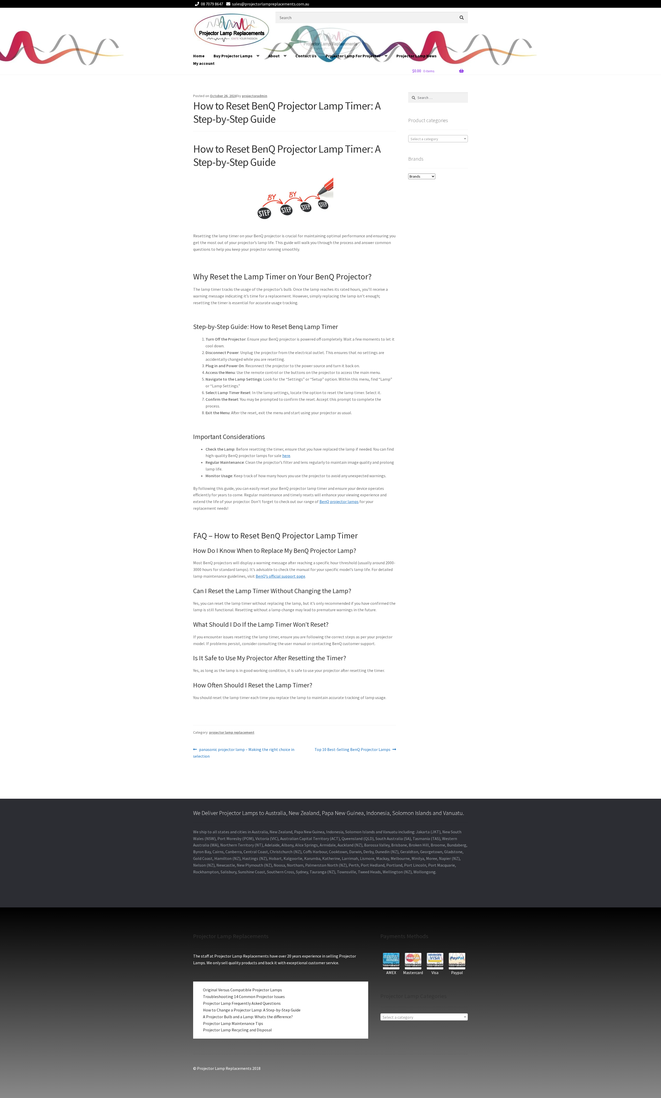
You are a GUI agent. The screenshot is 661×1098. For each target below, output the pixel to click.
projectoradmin (254, 95)
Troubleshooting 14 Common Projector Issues (244, 996)
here (286, 455)
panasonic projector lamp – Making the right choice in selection (243, 753)
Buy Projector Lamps (233, 55)
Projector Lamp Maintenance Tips (233, 1023)
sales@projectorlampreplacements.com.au (270, 3)
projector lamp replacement (231, 732)
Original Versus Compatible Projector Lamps (242, 989)
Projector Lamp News (416, 55)
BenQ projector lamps (339, 501)
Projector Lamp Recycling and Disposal (237, 1029)
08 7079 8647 (212, 3)
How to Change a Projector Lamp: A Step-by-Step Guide (252, 1010)
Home (198, 55)
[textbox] (438, 139)
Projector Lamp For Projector (353, 55)
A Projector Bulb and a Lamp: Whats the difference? (248, 1016)
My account (204, 63)
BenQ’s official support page (280, 576)
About (274, 55)
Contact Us (306, 55)
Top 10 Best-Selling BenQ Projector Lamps (352, 750)
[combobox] (438, 138)
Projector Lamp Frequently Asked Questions (242, 1003)
